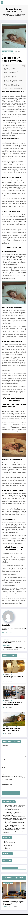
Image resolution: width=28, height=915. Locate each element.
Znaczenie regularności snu (11, 77)
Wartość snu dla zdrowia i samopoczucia (13, 80)
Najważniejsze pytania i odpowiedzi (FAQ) (13, 88)
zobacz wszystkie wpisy (7, 632)
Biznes (5, 841)
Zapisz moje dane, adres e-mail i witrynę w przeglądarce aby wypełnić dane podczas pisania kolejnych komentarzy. (13, 778)
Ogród (5, 847)
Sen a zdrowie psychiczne (11, 69)
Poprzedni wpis (6, 639)
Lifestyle (6, 844)
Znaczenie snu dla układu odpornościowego (11, 82)
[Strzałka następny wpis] (24, 648)
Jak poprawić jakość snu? (11, 72)
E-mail (3, 767)
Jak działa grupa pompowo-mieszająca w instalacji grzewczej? (12, 703)
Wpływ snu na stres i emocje (12, 84)
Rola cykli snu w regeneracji (11, 76)
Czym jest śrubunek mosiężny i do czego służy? (13, 677)
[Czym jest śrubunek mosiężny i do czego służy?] (14, 666)
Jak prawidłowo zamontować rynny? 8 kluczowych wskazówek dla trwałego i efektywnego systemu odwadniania (14, 814)
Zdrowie (6, 848)
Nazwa (3, 759)
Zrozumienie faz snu (9, 75)
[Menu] (2, 2)
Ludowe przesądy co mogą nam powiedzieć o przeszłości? (12, 648)
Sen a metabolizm (10, 86)
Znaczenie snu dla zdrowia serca (13, 85)
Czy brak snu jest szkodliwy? (12, 71)
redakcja (18, 51)
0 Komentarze (17, 54)
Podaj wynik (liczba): (7, 782)
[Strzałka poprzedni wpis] (24, 641)
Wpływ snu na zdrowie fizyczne (12, 68)
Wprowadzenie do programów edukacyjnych (12, 641)
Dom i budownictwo (7, 51)
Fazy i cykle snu (7, 73)
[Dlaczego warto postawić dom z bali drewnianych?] (14, 718)
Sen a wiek (8, 79)
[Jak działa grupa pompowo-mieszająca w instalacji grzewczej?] (14, 692)
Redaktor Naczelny (9, 726)
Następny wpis (6, 645)
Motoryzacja (7, 845)
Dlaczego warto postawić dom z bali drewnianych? (11, 729)
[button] (22, 66)
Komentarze (5, 745)
